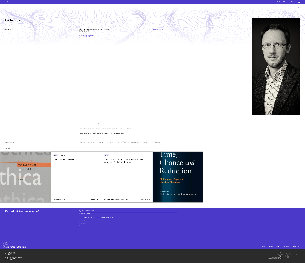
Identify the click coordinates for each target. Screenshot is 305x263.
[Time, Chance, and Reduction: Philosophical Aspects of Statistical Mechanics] (177, 177)
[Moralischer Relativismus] (25, 177)
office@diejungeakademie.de (15, 257)
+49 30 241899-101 (11, 259)
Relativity (82, 142)
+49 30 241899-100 (12, 258)
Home (6, 2)
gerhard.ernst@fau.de (87, 35)
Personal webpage (158, 29)
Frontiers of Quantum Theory (132, 142)
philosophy (62, 155)
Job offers (286, 246)
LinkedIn (261, 210)
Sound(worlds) (157, 142)
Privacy (278, 246)
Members (7, 8)
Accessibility (296, 246)
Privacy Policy (94, 217)
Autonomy (120, 142)
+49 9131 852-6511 (85, 38)
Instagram (288, 210)
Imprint (271, 246)
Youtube (276, 210)
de (292, 2)
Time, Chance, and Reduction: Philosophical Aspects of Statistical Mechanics (123, 160)
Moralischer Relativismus (64, 159)
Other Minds (112, 142)
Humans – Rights (147, 142)
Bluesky (269, 210)
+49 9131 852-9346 (85, 36)
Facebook (297, 210)
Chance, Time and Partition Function (97, 142)
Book (55, 155)
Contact (263, 246)
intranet (285, 2)
